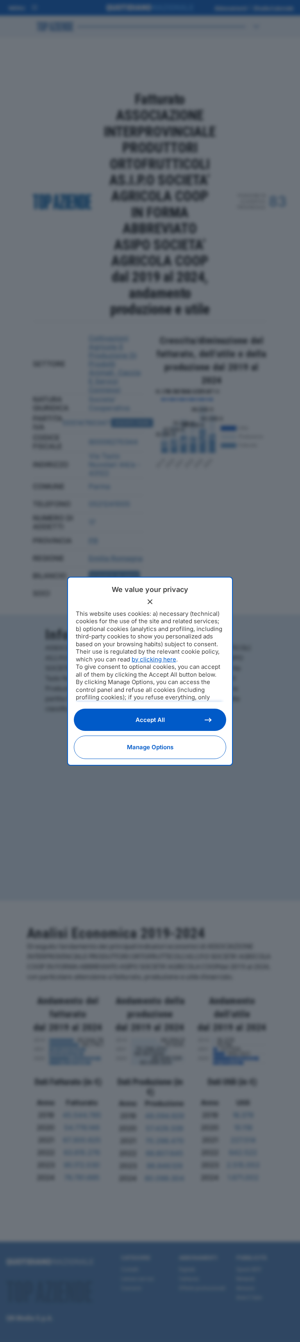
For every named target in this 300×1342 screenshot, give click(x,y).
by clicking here (154, 659)
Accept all (150, 719)
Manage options (150, 747)
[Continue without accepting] (150, 602)
